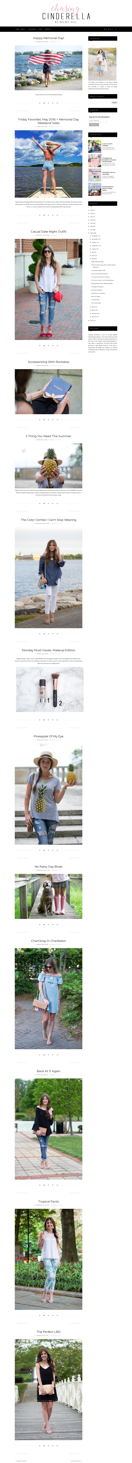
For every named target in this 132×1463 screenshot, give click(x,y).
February (94, 313)
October (94, 242)
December (95, 236)
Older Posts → (76, 111)
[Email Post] (57, 103)
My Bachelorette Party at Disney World (108, 188)
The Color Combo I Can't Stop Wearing (48, 520)
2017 (91, 230)
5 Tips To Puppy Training (107, 144)
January (94, 316)
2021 (91, 217)
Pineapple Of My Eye (48, 736)
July (93, 252)
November (95, 239)
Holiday (59, 41)
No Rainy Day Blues (48, 866)
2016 (91, 233)
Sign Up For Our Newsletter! (99, 117)
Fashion (60, 235)
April (93, 307)
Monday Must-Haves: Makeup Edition (48, 650)
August (94, 249)
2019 (91, 223)
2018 (91, 226)
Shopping (59, 439)
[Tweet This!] (44, 103)
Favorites (58, 126)
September (95, 245)
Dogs (60, 870)
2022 (91, 213)
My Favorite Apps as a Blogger (108, 173)
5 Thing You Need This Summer (48, 436)
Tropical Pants (48, 1201)
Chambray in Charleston (48, 941)
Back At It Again (48, 1071)
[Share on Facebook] (39, 103)
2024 (91, 210)
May (93, 259)
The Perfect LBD (49, 1332)
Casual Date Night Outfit (48, 231)
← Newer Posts (21, 111)
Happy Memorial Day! (48, 38)
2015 (91, 320)
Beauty (59, 653)
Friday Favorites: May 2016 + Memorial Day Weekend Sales (48, 121)
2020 (91, 220)
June (93, 255)
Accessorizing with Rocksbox (48, 362)
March (94, 310)
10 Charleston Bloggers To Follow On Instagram (109, 159)
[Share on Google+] (48, 103)
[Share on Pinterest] (53, 103)
